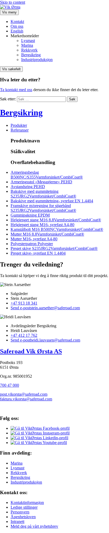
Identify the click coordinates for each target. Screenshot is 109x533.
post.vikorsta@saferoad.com (23, 394)
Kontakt (17, 21)
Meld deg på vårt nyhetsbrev (34, 526)
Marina (27, 45)
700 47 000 (9, 385)
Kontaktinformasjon (27, 502)
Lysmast (28, 40)
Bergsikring (31, 55)
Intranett (17, 521)
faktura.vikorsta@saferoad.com (26, 399)
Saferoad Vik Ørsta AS (31, 351)
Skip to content (12, 2)
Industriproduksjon (37, 59)
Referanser (20, 130)
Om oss (17, 26)
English (17, 31)
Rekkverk (29, 50)
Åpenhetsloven (23, 517)
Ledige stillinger (24, 507)
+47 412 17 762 (24, 335)
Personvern (20, 512)
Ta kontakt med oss (16, 89)
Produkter (19, 125)
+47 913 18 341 (24, 303)
